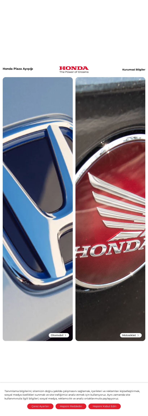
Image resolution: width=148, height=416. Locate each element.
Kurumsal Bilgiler (133, 69)
